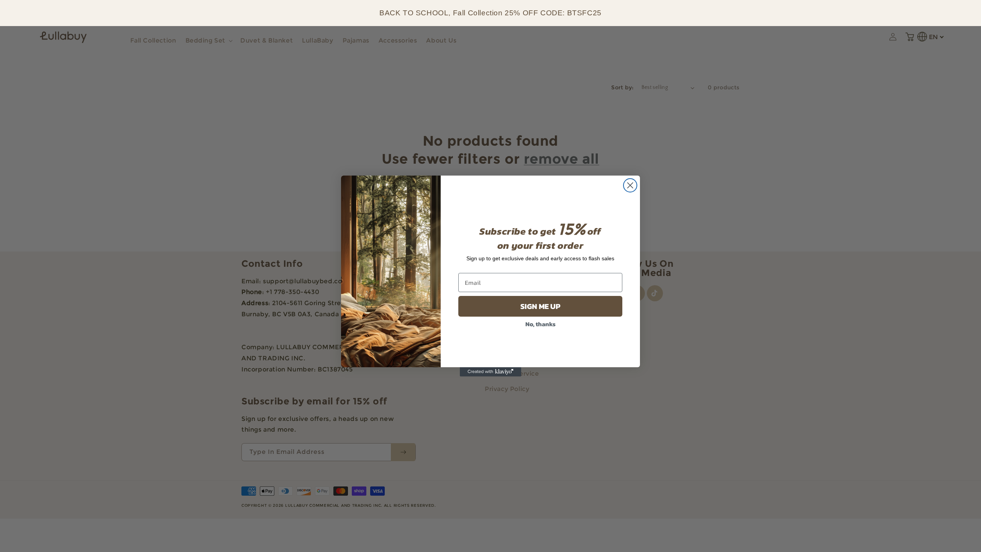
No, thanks (540, 324)
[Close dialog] (630, 185)
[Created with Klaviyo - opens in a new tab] (490, 371)
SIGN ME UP (540, 306)
